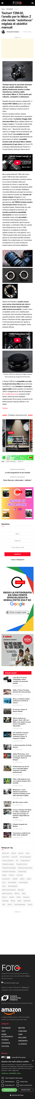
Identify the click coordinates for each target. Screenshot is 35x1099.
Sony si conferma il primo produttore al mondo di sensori (21, 701)
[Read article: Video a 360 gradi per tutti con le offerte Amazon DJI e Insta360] (7, 781)
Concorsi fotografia (25, 857)
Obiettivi (11, 897)
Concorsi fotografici (8, 860)
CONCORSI (22, 1031)
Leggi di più (15, 1070)
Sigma (19, 900)
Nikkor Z (17, 893)
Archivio (21, 853)
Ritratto (13, 900)
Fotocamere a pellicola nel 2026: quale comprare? (21, 834)
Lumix (4, 886)
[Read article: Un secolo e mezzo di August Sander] (7, 711)
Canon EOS (5, 857)
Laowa (29, 879)
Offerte (19, 897)
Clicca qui (24, 987)
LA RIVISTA (22, 1044)
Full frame (19, 875)
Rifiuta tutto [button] (25, 1090)
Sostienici (27, 976)
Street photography (19, 904)
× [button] (33, 1060)
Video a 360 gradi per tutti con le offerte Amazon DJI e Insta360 (22, 781)
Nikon (23, 893)
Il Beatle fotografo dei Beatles (20, 825)
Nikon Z (20, 461)
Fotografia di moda (22, 864)
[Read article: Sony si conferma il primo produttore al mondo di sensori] (7, 700)
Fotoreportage (22, 871)
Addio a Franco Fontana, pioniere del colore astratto (22, 691)
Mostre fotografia (7, 893)
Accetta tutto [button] (9, 1090)
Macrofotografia (12, 886)
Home (3, 9)
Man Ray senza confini (20, 802)
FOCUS (16, 9)
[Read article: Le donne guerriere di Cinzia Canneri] (7, 747)
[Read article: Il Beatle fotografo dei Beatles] (7, 826)
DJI (17, 860)
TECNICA (5, 1040)
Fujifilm (4, 875)
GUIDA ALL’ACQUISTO (7, 1035)
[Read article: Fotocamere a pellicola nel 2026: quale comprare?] (7, 835)
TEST (3, 1031)
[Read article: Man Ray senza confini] (7, 804)
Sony (3, 904)
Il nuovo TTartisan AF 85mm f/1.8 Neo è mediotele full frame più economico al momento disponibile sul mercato (22, 813)
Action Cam (5, 853)
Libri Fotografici (23, 882)
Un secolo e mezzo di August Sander (20, 710)
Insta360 (14, 879)
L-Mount (22, 879)
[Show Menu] (2, 3)
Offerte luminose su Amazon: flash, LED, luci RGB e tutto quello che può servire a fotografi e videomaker (17, 441)
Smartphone (27, 900)
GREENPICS (23, 1041)
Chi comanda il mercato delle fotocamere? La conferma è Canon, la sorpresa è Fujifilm (20, 735)
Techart (4, 408)
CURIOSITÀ (5, 1043)
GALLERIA (22, 1037)
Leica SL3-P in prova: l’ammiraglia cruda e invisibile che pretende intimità (20, 680)
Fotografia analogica (8, 864)
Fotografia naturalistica (8, 871)
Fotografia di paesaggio (9, 868)
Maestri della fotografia (8, 890)
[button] (17, 1073)
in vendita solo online (11, 394)
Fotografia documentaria (25, 868)
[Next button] (31, 435)
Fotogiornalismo (25, 860)
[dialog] (17, 1078)
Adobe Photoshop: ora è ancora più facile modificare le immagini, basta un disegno (22, 757)
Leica (3, 882)
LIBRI (20, 1034)
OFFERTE (10, 432)
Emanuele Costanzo (13, 32)
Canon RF (14, 857)
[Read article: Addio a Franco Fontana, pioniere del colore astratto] (7, 692)
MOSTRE (21, 1028)
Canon (27, 853)
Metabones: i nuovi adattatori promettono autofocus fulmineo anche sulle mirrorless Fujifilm (21, 792)
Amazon (13, 853)
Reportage (5, 900)
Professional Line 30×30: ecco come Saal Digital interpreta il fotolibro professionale (21, 769)
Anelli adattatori (11, 461)
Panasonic (26, 897)
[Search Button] (33, 3)
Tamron (30, 904)
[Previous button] (3, 435)
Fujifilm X (11, 875)
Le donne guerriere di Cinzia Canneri (22, 746)
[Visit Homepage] (17, 3)
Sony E (10, 904)
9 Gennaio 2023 (26, 32)
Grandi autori (6, 879)
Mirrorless (21, 890)
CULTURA (5, 1046)
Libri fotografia (12, 882)
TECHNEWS (9, 9)
